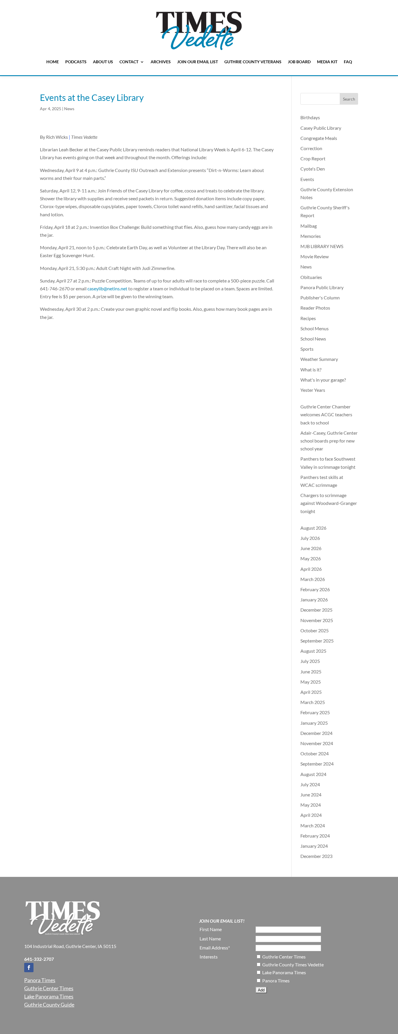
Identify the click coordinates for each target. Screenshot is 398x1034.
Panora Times (39, 980)
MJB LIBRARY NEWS (321, 246)
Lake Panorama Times (48, 996)
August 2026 (313, 528)
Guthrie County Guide (49, 1004)
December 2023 (316, 856)
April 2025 (311, 692)
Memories (310, 236)
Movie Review (314, 256)
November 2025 (316, 620)
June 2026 (310, 548)
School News (313, 338)
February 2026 (315, 589)
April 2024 (311, 815)
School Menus (314, 328)
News (69, 108)
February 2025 (315, 712)
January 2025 (314, 723)
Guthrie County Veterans (252, 61)
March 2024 (312, 825)
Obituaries (311, 277)
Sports (307, 349)
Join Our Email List (197, 61)
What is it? (310, 369)
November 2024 (316, 743)
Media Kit (327, 61)
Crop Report (312, 158)
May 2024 (310, 804)
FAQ (348, 61)
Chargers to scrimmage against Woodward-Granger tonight (328, 503)
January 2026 (314, 599)
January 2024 (314, 846)
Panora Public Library (322, 287)
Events (307, 179)
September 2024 (317, 763)
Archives (161, 61)
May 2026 (310, 558)
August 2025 (313, 651)
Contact (128, 61)
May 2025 (310, 681)
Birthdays (310, 117)
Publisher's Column (320, 297)
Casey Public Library (320, 128)
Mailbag (308, 226)
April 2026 (311, 569)
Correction (311, 148)
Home (52, 61)
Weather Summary (319, 359)
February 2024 (315, 835)
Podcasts (76, 61)
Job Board (299, 61)
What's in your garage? (323, 379)
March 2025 (312, 702)
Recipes (308, 318)
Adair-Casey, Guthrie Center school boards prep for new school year (329, 440)
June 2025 (310, 671)
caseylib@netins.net (107, 288)
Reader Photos (315, 307)
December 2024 (316, 733)
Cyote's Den (312, 168)
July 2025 (310, 661)
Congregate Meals (318, 138)
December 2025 (316, 609)
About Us (103, 61)
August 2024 (313, 774)
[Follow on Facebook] (29, 967)
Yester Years (312, 390)
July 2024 (310, 784)
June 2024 (310, 794)
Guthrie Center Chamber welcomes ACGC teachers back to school (326, 414)
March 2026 (312, 579)
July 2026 (310, 538)
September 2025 (317, 640)
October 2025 (314, 630)
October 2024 (314, 753)
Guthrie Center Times (48, 988)
